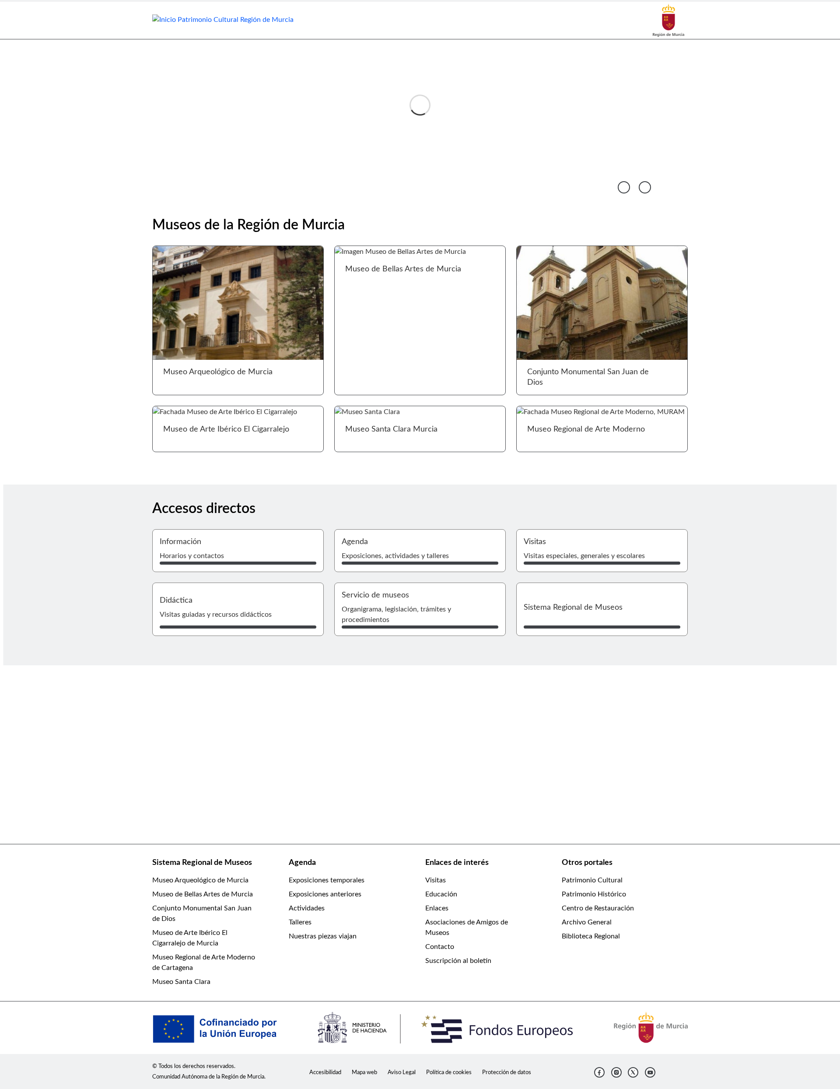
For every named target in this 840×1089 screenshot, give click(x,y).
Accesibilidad (325, 1072)
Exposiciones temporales (326, 880)
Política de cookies (449, 1072)
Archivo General (587, 922)
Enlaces (436, 908)
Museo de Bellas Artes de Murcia (202, 894)
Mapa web (364, 1072)
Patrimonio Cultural (592, 880)
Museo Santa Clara (181, 981)
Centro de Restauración (598, 908)
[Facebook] (599, 1072)
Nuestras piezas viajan (323, 936)
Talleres (300, 922)
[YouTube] (650, 1072)
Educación (441, 894)
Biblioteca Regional (591, 936)
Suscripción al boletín (458, 960)
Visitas (435, 880)
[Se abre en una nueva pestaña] (668, 20)
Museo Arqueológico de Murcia (200, 880)
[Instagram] (616, 1072)
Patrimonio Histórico (594, 894)
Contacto (439, 946)
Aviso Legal (402, 1072)
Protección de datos (506, 1072)
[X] (633, 1072)
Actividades (307, 908)
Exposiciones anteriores (325, 894)
